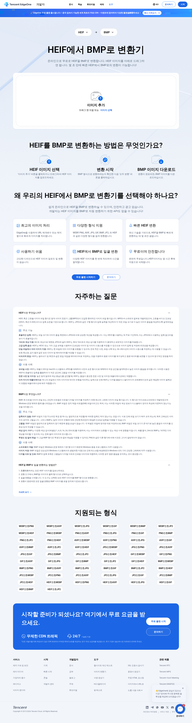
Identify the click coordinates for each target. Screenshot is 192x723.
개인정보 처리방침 (150, 712)
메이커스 (17, 684)
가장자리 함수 (19, 678)
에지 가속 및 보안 (20, 665)
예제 (102, 4)
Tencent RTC (164, 665)
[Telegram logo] (152, 707)
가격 (46, 665)
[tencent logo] (35, 707)
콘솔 (46, 678)
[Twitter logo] (167, 707)
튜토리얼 (91, 4)
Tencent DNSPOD (166, 684)
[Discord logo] (172, 707)
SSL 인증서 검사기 (136, 665)
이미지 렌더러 (19, 690)
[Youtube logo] (162, 707)
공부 (71, 672)
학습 (80, 4)
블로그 (72, 678)
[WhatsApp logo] (157, 707)
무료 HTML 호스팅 (136, 678)
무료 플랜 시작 (158, 621)
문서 (71, 4)
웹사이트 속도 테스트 (103, 665)
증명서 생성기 (134, 672)
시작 (183, 4)
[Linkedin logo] (147, 707)
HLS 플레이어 (100, 684)
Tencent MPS (165, 672)
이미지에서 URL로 (136, 684)
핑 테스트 (98, 690)
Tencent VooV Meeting (169, 678)
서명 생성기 (99, 678)
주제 (71, 684)
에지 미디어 (18, 672)
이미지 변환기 (100, 672)
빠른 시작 (48, 672)
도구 (111, 4)
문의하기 (169, 4)
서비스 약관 (164, 712)
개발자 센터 (49, 684)
